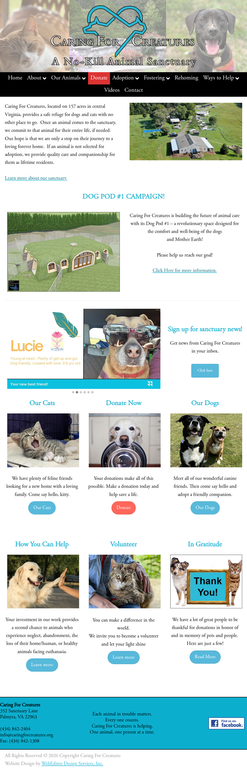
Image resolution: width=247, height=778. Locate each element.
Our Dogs (205, 507)
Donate (124, 507)
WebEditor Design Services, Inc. (72, 763)
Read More (205, 657)
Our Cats (42, 507)
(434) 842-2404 (15, 729)
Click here (205, 371)
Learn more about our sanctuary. (36, 178)
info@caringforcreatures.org (26, 735)
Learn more (42, 665)
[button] (73, 392)
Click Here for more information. (185, 270)
